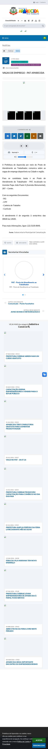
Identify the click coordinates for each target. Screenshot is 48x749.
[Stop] (26, 146)
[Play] (21, 146)
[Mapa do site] (35, 20)
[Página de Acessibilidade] (39, 20)
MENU (6, 38)
